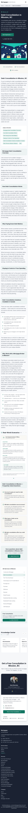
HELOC (2, 765)
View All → (3, 753)
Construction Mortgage (6, 786)
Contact (2, 796)
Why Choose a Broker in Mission (10, 143)
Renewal (3, 764)
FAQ (20, 143)
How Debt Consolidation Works (10, 133)
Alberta (2, 749)
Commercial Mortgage (6, 767)
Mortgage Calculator (5, 798)
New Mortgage (4, 760)
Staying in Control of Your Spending (11, 138)
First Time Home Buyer (6, 758)
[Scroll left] (23, 633)
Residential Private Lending (7, 774)
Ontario (2, 751)
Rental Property (4, 781)
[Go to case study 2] (14, 478)
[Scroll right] (26, 633)
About (2, 791)
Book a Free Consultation (13, 711)
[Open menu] (25, 2)
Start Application (7, 34)
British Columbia (4, 748)
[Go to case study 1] (13, 478)
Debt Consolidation (5, 779)
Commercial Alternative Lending (8, 772)
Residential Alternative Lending (7, 770)
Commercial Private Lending (7, 775)
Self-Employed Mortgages (6, 784)
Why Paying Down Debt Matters (10, 135)
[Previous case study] (24, 433)
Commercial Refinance (6, 769)
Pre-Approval (4, 777)
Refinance (3, 762)
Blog (2, 795)
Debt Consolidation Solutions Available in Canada (13, 140)
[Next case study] (26, 433)
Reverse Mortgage (5, 782)
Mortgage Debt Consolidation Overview (12, 130)
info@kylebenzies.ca (9, 707)
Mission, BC (8, 5)
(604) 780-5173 (8, 39)
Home (2, 5)
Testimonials (3, 793)
